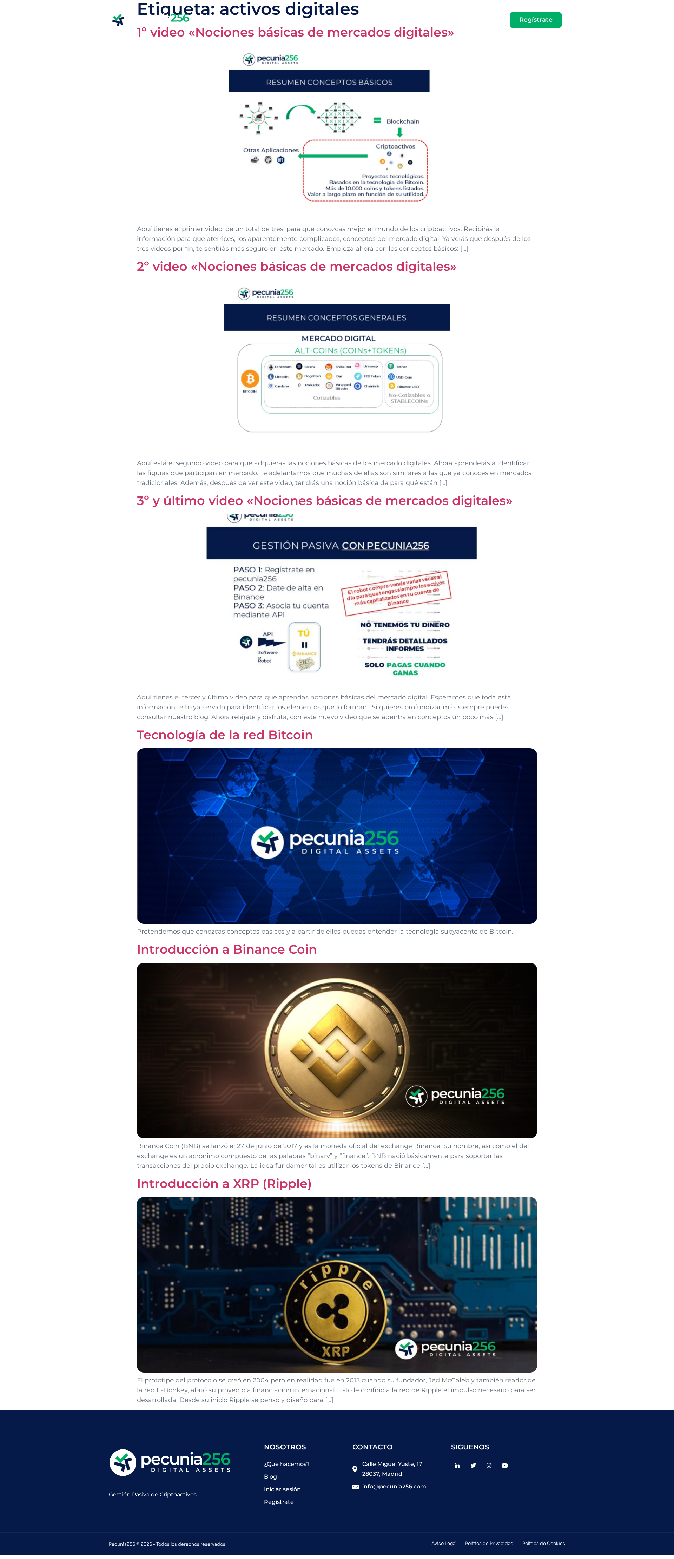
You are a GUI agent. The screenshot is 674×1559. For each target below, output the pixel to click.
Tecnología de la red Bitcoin (225, 734)
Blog (424, 20)
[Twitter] (473, 1465)
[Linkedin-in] (457, 1465)
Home (350, 20)
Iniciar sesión (470, 20)
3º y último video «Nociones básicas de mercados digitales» (325, 500)
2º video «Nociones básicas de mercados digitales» (297, 266)
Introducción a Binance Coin (227, 949)
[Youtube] (504, 1465)
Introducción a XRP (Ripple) (224, 1183)
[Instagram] (489, 1465)
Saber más (389, 20)
